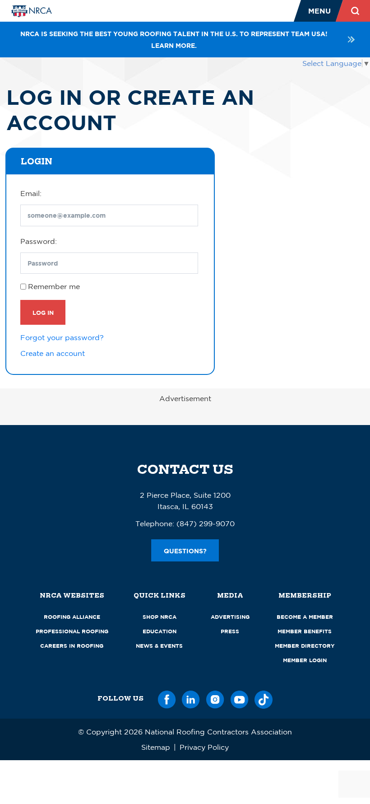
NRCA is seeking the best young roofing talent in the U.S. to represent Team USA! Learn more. (174, 39)
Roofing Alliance (72, 616)
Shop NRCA (159, 616)
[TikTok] (263, 698)
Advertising (230, 616)
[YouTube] (240, 698)
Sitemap (155, 747)
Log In (43, 312)
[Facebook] (167, 698)
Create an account (52, 353)
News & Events (159, 645)
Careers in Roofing (71, 645)
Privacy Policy (204, 747)
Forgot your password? (62, 337)
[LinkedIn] (191, 698)
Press (230, 631)
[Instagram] (215, 698)
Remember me (54, 286)
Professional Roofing (72, 631)
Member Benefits (305, 631)
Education (159, 631)
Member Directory (305, 645)
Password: (38, 241)
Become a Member (305, 616)
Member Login (305, 660)
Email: (31, 193)
